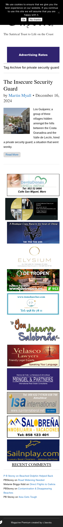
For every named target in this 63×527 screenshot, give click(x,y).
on (11, 475)
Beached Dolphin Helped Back (36, 475)
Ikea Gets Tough (28, 496)
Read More (12, 154)
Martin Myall (20, 95)
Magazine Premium (21, 522)
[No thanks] (58, 12)
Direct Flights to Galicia (42, 484)
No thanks (35, 19)
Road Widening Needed (31, 480)
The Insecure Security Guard (28, 85)
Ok (23, 19)
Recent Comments (31, 464)
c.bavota (47, 522)
